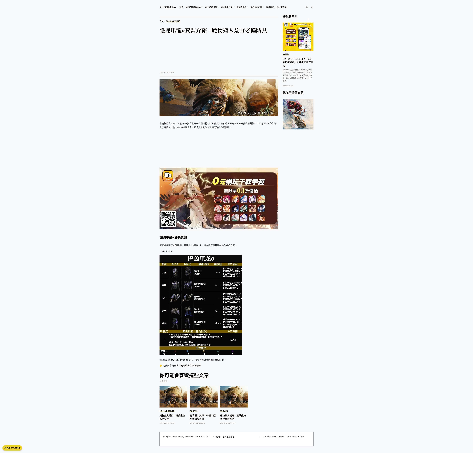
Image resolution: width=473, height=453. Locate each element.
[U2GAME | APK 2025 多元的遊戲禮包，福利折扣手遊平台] (298, 37)
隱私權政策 (282, 7)
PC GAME (193, 411)
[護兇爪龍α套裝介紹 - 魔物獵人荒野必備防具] (219, 97)
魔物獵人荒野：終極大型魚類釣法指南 (203, 417)
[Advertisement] (219, 54)
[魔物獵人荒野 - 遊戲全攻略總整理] (173, 397)
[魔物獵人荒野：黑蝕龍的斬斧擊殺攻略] (234, 397)
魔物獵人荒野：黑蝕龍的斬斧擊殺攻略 (233, 417)
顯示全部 (163, 380)
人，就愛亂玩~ (168, 7)
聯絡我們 (270, 7)
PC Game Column (167, 411)
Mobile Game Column (274, 436)
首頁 (182, 7)
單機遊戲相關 (256, 7)
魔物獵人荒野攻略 (173, 21)
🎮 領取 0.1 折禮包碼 (12, 448)
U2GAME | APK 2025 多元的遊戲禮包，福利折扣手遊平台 (298, 62)
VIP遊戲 (286, 54)
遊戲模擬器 (241, 7)
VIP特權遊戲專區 (193, 7)
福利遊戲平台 (228, 436)
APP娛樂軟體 (226, 7)
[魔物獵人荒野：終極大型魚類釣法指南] (204, 397)
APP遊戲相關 (211, 7)
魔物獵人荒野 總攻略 (191, 365)
